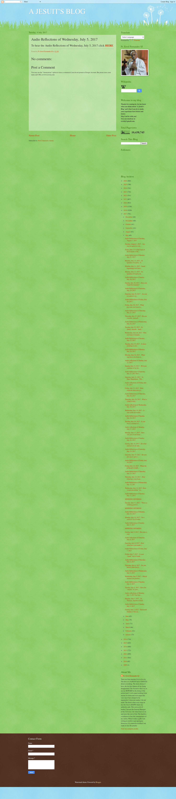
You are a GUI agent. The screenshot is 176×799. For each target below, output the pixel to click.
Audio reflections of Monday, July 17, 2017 (134, 428)
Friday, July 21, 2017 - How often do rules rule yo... (134, 389)
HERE (109, 45)
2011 (125, 657)
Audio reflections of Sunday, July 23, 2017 (136, 361)
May (127, 620)
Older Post (111, 135)
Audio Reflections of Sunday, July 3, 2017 (134, 605)
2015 (125, 643)
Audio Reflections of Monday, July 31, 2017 (135, 256)
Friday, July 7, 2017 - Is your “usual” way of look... (134, 555)
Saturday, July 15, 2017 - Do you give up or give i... (136, 456)
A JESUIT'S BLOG (57, 11)
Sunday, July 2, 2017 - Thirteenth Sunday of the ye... (136, 610)
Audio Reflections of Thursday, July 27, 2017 (135, 311)
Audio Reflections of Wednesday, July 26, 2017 (136, 322)
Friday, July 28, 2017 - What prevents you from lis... (134, 306)
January (128, 634)
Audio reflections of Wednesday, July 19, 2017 (135, 406)
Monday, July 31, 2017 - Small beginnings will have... (135, 267)
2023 (125, 192)
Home (73, 135)
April (128, 623)
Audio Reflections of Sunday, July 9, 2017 (134, 524)
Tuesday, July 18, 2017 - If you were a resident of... (135, 422)
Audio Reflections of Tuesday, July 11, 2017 (135, 494)
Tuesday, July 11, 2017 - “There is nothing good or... (136, 504)
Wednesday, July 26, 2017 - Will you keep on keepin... (135, 334)
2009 (125, 665)
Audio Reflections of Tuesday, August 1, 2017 (135, 239)
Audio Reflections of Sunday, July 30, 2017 (134, 278)
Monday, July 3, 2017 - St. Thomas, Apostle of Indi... (134, 599)
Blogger (98, 782)
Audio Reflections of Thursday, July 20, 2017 (135, 395)
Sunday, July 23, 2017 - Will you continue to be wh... (136, 367)
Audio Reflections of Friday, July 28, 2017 (136, 300)
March (128, 627)
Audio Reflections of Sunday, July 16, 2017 (134, 439)
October (128, 224)
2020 (125, 203)
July (127, 235)
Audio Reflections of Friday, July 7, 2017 (136, 549)
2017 (125, 214)
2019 (125, 206)
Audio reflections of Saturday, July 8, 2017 (135, 538)
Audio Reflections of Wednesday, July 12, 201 (136, 483)
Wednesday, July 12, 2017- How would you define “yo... (135, 489)
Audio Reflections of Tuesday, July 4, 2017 (135, 583)
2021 (125, 199)
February (129, 631)
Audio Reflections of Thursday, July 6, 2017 (135, 561)
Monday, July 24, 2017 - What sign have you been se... (135, 356)
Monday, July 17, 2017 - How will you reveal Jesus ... (135, 433)
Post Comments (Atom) (46, 140)
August (128, 232)
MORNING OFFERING (133, 499)
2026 (125, 181)
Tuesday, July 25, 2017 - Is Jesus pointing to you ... (135, 345)
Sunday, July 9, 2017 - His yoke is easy (136, 533)
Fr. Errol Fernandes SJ (131, 676)
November (129, 221)
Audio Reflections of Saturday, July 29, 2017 (135, 289)
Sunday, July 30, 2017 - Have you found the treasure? (136, 284)
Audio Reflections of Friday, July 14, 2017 (136, 461)
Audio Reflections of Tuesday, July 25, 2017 (135, 339)
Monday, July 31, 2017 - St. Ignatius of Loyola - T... (134, 261)
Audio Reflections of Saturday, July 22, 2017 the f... (135, 372)
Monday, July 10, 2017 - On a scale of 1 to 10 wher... (134, 518)
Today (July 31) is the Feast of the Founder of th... (135, 250)
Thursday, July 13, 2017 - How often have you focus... (135, 478)
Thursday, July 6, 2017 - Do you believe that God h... (135, 566)
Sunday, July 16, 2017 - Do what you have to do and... (135, 444)
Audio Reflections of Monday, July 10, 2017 (135, 513)
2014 (125, 646)
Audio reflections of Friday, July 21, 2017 (135, 383)
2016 (125, 639)
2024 (125, 188)
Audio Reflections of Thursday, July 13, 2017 (135, 472)
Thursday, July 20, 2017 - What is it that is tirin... (136, 400)
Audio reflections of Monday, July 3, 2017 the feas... (134, 594)
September (129, 228)
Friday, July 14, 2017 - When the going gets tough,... (136, 467)
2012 (125, 654)
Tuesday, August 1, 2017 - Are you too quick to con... (135, 245)
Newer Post (34, 135)
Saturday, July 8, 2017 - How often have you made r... (134, 544)
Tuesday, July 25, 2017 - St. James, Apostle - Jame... (134, 328)
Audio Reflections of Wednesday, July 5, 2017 (136, 572)
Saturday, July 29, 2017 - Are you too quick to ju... (136, 295)
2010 (125, 661)
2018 (125, 210)
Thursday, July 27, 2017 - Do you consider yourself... (136, 317)
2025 (125, 184)
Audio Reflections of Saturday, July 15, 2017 (135, 450)
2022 (125, 195)
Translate (137, 40)
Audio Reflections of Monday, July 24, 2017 (135, 350)
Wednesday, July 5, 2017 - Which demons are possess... (136, 577)
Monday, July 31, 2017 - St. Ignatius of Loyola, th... (134, 273)
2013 (125, 650)
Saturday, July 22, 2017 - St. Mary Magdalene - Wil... (134, 378)
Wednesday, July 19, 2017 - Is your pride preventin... (135, 411)
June (127, 616)
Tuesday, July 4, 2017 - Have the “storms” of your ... (135, 588)
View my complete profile (129, 729)
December (129, 217)
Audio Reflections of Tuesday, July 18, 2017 (135, 417)
